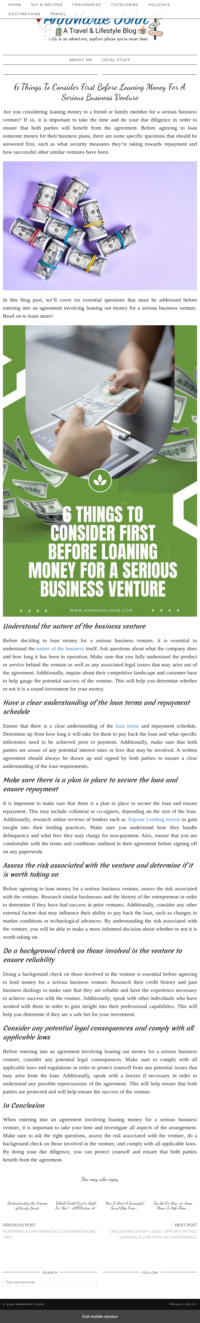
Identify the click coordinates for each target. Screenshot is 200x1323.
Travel (58, 14)
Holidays (159, 4)
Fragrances (86, 4)
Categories (125, 4)
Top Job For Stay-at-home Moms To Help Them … (172, 1206)
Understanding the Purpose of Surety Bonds (27, 1206)
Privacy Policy (183, 1304)
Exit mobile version (100, 1316)
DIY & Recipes (47, 4)
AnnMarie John (30, 1304)
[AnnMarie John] (100, 26)
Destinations (24, 14)
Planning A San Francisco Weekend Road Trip (50, 1231)
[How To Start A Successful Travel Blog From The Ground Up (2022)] (124, 1193)
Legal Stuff (116, 60)
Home (15, 4)
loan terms (127, 726)
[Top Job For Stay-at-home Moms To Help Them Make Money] (173, 1193)
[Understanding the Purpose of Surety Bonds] (27, 1193)
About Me (80, 60)
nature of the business (60, 648)
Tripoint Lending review (154, 819)
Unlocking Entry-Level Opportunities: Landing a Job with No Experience (153, 1231)
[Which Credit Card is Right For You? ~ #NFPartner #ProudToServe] (75, 1193)
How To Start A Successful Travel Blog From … (124, 1206)
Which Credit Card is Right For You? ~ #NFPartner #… (76, 1206)
